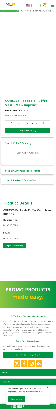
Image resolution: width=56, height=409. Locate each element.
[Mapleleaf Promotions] (10, 7)
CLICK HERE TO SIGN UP (28, 355)
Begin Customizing (14, 245)
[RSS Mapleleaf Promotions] (39, 363)
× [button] (48, 387)
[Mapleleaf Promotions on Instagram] (31, 363)
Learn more (17, 399)
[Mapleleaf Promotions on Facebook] (24, 363)
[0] (44, 5)
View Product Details (14, 115)
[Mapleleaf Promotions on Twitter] (17, 363)
